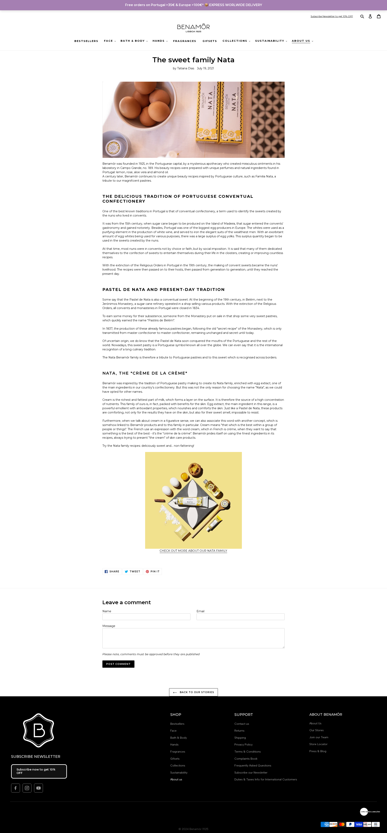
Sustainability (178, 772)
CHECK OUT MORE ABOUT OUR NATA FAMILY (193, 551)
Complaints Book (245, 758)
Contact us (241, 724)
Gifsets (175, 758)
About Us (315, 723)
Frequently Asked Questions (252, 765)
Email (200, 611)
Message (108, 626)
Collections (177, 765)
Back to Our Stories (196, 692)
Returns (239, 730)
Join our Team (318, 737)
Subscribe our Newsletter (250, 772)
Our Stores (316, 730)
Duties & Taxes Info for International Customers (265, 779)
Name (106, 611)
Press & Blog (317, 751)
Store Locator (318, 744)
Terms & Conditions (247, 751)
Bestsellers (177, 724)
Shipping (240, 737)
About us (176, 779)
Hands (174, 744)
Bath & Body (178, 737)
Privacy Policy (243, 744)
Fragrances (177, 751)
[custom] (15, 788)
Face (173, 730)
